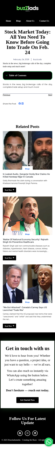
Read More (8, 190)
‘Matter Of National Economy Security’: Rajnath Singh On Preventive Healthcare (25, 240)
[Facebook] (20, 433)
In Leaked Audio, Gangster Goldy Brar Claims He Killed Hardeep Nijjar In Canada (26, 175)
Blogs (18, 21)
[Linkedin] (35, 433)
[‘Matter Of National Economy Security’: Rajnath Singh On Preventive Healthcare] (27, 215)
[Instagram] (27, 433)
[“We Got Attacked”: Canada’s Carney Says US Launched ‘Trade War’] (27, 283)
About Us (30, 21)
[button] (7, 75)
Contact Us (44, 21)
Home (8, 21)
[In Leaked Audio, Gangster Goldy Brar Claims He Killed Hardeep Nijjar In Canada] (27, 150)
